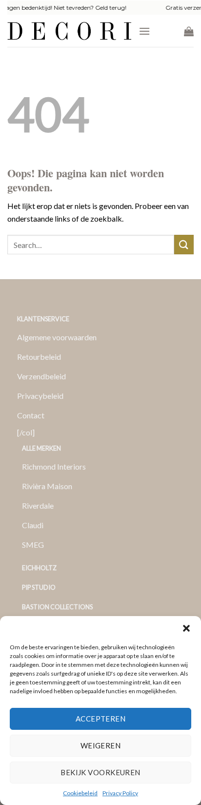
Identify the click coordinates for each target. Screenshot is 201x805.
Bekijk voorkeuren (100, 772)
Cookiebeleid (80, 793)
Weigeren (100, 745)
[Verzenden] (184, 244)
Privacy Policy (120, 793)
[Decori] (69, 31)
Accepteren (101, 718)
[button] (186, 628)
